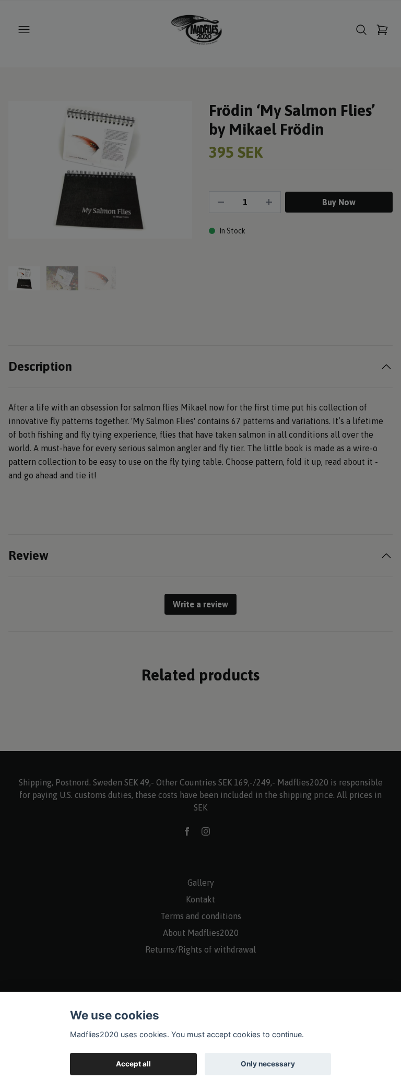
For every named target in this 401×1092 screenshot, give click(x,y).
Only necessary (268, 1064)
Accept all (133, 1064)
